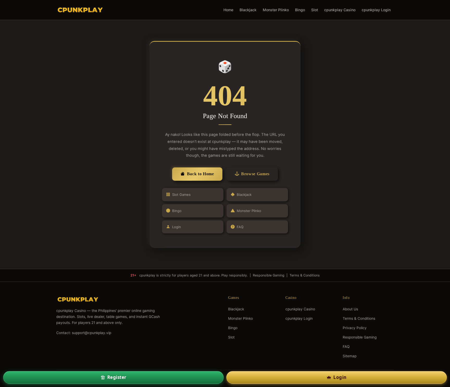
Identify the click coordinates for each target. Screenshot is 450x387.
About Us (350, 309)
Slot (314, 10)
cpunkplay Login (376, 10)
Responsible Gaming (268, 275)
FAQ (240, 227)
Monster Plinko (276, 10)
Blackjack (248, 10)
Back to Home (200, 174)
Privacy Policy (355, 328)
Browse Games (255, 174)
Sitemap (350, 356)
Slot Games (181, 194)
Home (228, 10)
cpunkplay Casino (339, 10)
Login (176, 227)
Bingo (300, 10)
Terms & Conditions (305, 275)
